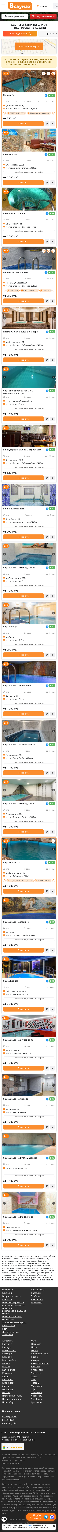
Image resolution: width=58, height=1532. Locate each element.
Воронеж (7, 1357)
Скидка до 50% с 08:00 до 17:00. (21, 881)
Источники (36, 1302)
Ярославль (36, 1402)
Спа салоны (37, 1299)
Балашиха (7, 1344)
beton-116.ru (8, 1420)
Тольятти (36, 1373)
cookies (28, 1525)
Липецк (5, 1386)
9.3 (53, 332)
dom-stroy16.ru (9, 1423)
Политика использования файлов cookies (14, 1311)
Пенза (34, 1347)
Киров (5, 1376)
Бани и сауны (37, 1289)
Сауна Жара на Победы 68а (18, 803)
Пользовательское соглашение (12, 1317)
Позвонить (23, 123)
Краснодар (7, 1379)
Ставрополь (37, 1370)
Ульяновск (36, 1386)
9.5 (53, 391)
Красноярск (8, 1383)
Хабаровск (36, 1392)
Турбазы (35, 1296)
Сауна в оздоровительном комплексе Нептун (18, 392)
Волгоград (7, 1353)
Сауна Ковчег (10, 980)
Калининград (8, 1370)
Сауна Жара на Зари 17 (16, 921)
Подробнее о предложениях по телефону (29, 172)
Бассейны (36, 1293)
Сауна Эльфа (10, 626)
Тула (33, 1379)
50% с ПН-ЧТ (14, 290)
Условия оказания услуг (14, 1322)
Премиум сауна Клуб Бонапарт (20, 331)
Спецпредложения (45, 16)
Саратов (35, 1366)
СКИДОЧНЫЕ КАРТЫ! (17, 113)
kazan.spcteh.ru (9, 1416)
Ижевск (6, 1363)
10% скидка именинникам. (40, 113)
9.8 (53, 213)
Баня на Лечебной (13, 508)
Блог (4, 1329)
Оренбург (36, 1344)
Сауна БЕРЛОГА (11, 862)
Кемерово (7, 1373)
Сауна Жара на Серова (15, 1098)
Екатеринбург (9, 1360)
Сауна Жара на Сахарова (17, 685)
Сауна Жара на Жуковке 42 (18, 1039)
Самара (35, 1360)
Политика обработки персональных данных (13, 1303)
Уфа (33, 1389)
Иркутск (6, 1366)
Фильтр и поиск (15, 16)
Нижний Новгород (11, 1399)
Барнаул (6, 1347)
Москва (6, 1392)
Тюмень (35, 1383)
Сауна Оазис (10, 154)
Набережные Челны (12, 1395)
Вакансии (7, 1293)
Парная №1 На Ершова (15, 272)
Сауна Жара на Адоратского (19, 744)
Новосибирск (9, 1402)
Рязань (34, 1357)
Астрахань (7, 1340)
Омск (33, 1340)
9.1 (53, 922)
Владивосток (9, 1350)
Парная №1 (9, 95)
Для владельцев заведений (10, 1333)
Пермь (34, 1350)
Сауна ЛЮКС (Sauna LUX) (16, 213)
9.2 (53, 509)
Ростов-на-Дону (39, 1353)
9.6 (53, 981)
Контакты (7, 1299)
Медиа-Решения (27, 1440)
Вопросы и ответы (11, 1296)
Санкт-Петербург (40, 1363)
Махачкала (7, 1389)
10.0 (52, 95)
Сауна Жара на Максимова (18, 1216)
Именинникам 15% (30, 290)
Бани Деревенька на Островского (22, 449)
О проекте (7, 1289)
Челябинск (36, 1399)
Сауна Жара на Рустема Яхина (20, 1157)
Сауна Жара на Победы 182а (19, 567)
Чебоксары (36, 1395)
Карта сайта (8, 1325)
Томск (34, 1376)
